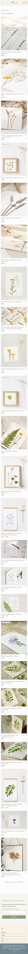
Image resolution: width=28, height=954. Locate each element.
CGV (2, 938)
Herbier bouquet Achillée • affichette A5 (11, 302)
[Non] (26, 948)
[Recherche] (24, 2)
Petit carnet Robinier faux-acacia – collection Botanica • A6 (10, 736)
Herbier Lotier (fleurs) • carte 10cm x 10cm (12, 177)
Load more (14, 886)
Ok (14, 951)
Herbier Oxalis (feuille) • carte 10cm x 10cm (12, 411)
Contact (3, 935)
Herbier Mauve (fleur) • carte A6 (9, 656)
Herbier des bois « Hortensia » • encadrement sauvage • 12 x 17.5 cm (10, 873)
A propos (3, 932)
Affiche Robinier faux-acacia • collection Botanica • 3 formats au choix (11, 805)
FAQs (2, 941)
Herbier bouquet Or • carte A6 (9, 451)
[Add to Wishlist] (26, 51)
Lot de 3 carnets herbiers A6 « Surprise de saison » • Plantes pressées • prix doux (12, 328)
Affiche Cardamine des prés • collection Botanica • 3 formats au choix (11, 534)
